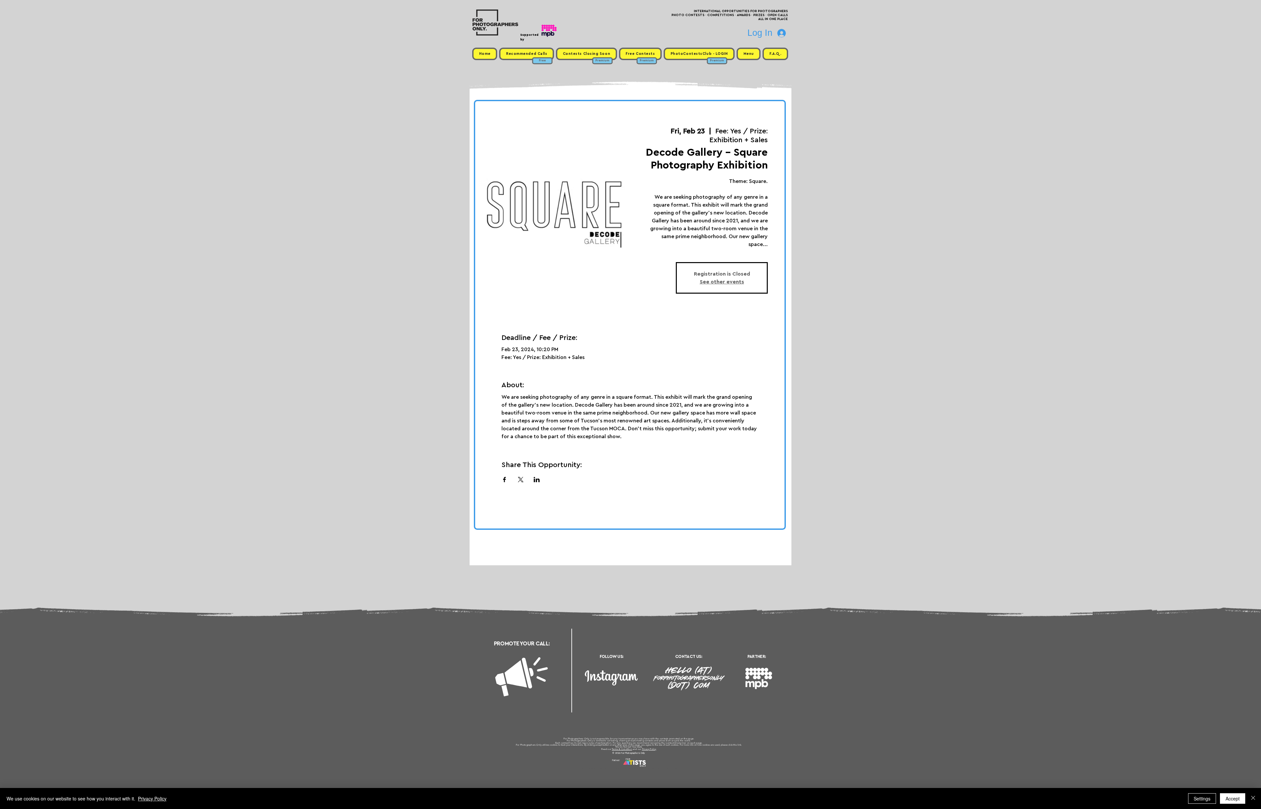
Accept (1233, 798)
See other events (722, 281)
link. (740, 744)
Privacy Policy (649, 749)
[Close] (1253, 798)
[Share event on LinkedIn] (537, 479)
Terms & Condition (622, 749)
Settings (1202, 798)
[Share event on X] (521, 479)
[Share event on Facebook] (504, 479)
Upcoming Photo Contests (594, 768)
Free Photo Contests (620, 768)
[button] (749, 54)
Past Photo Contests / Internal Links (652, 768)
